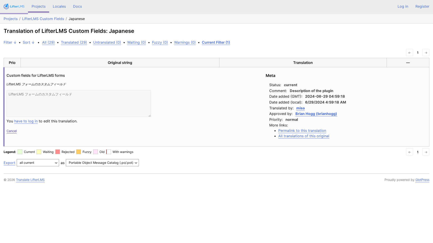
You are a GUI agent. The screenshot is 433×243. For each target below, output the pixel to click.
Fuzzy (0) (160, 42)
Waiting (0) (136, 42)
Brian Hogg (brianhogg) (316, 113)
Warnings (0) (185, 42)
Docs (77, 6)
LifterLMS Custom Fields (43, 18)
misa (300, 108)
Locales (59, 6)
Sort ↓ (29, 42)
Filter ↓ (10, 42)
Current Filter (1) (216, 42)
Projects (39, 6)
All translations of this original (303, 136)
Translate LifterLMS (30, 180)
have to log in (26, 121)
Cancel (12, 131)
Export (9, 162)
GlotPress (422, 180)
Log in (403, 6)
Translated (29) (74, 42)
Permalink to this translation (302, 130)
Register (422, 6)
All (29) (48, 42)
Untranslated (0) (107, 42)
